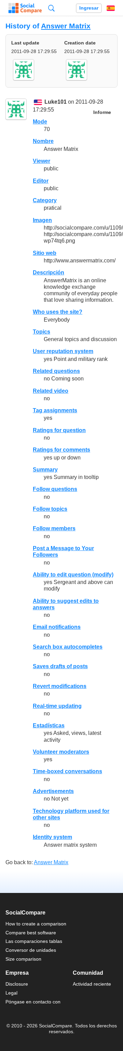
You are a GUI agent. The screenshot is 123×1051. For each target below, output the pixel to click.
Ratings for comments (61, 450)
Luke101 (55, 102)
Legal (11, 993)
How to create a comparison (35, 923)
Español (111, 8)
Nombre (43, 141)
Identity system (52, 837)
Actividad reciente (92, 984)
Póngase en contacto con (32, 1001)
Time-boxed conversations (67, 771)
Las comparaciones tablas (33, 941)
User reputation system (63, 351)
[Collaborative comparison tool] (25, 8)
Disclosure (16, 984)
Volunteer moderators (61, 752)
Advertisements (53, 791)
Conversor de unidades (30, 950)
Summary (45, 469)
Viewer (41, 161)
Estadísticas (49, 725)
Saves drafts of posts (60, 666)
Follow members (54, 528)
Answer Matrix (66, 26)
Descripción (48, 272)
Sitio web (44, 253)
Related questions (56, 371)
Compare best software (30, 932)
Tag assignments (55, 410)
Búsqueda (51, 8)
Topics (41, 332)
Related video (50, 391)
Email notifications (57, 627)
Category (45, 200)
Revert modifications (59, 686)
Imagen (42, 220)
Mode (40, 122)
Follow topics (50, 509)
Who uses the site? (57, 312)
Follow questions (55, 489)
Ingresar (88, 8)
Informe (102, 112)
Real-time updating (57, 706)
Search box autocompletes (67, 647)
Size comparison (23, 959)
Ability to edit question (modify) (73, 575)
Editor (41, 181)
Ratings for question (59, 430)
